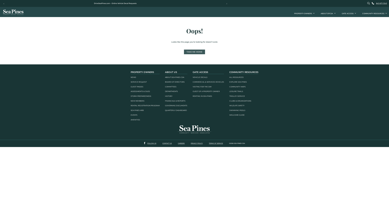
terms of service (216, 143)
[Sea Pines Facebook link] (144, 143)
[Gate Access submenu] (355, 13)
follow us (151, 143)
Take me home (194, 52)
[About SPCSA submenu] (335, 13)
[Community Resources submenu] (386, 13)
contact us (167, 143)
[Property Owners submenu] (314, 13)
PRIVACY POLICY (197, 143)
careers (181, 143)
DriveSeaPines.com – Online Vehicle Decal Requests (115, 3)
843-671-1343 (381, 3)
